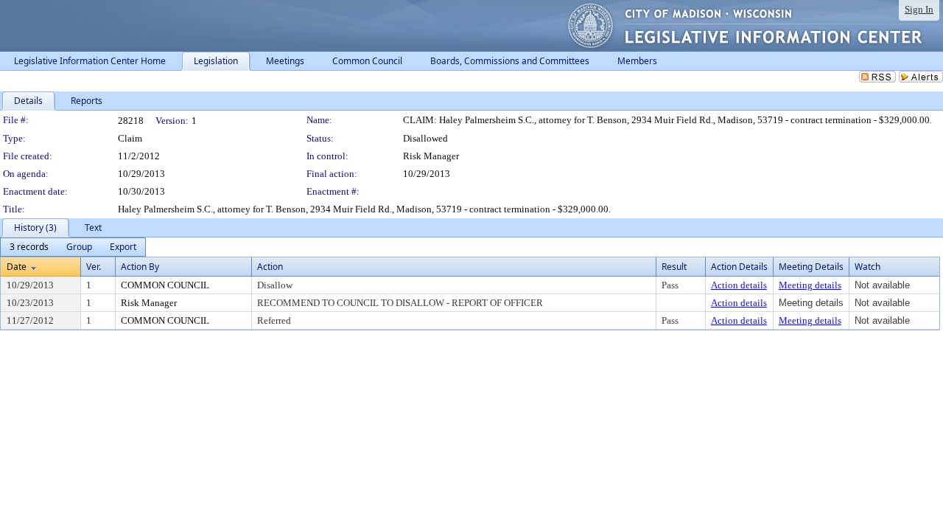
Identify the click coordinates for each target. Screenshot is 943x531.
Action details (739, 285)
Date (17, 266)
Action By (140, 266)
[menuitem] (29, 247)
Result (674, 266)
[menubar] (73, 247)
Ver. (93, 266)
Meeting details (810, 285)
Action (270, 266)
